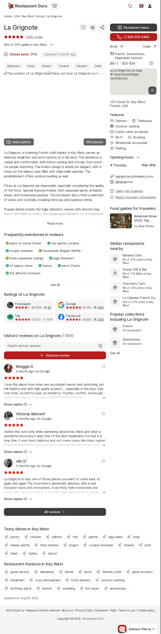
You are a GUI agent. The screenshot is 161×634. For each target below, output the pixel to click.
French (120, 54)
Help (113, 610)
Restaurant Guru (93, 618)
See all (115, 353)
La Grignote (21, 27)
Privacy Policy (84, 610)
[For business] (54, 6)
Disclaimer (101, 610)
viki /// (21, 461)
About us (67, 610)
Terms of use (126, 610)
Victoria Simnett (30, 414)
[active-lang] (141, 6)
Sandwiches (135, 54)
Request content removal (43, 610)
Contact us (17, 610)
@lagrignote (124, 182)
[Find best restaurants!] (27, 6)
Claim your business (129, 191)
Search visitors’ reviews (23, 346)
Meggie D (24, 366)
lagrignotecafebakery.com (134, 176)
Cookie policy (146, 610)
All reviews (52, 512)
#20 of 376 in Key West (25, 45)
